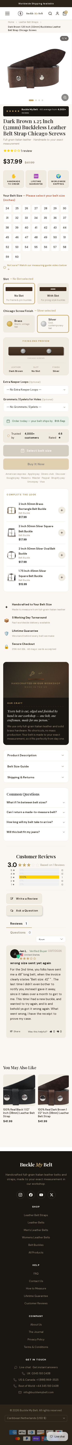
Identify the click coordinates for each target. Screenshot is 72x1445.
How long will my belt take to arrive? (30, 822)
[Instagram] (20, 1195)
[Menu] (7, 13)
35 (45, 218)
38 (7, 227)
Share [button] (16, 1031)
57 (55, 247)
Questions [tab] (18, 933)
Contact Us (36, 1281)
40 (26, 227)
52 (7, 247)
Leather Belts (36, 1222)
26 (26, 208)
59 (7, 257)
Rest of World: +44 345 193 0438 (39, 1386)
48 (36, 237)
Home (11, 22)
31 (7, 218)
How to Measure (36, 1288)
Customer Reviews (36, 1303)
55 (36, 247)
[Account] (57, 13)
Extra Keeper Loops (21, 382)
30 (64, 208)
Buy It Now (36, 464)
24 (7, 208)
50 (55, 237)
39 (16, 227)
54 (26, 247)
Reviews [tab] (16, 924)
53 (16, 247)
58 (64, 247)
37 (64, 218)
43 (55, 227)
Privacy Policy (36, 1339)
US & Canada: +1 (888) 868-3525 (39, 1379)
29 (55, 208)
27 (36, 208)
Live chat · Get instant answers (38, 1367)
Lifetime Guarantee (36, 1296)
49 (45, 237)
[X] (52, 1195)
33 (26, 218)
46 (17, 237)
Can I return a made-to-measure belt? (32, 812)
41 (36, 227)
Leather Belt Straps (28, 22)
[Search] (50, 13)
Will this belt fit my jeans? (23, 832)
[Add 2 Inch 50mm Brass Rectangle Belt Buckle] (61, 510)
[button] (52, 1031)
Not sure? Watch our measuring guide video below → (37, 267)
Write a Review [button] (27, 898)
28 (45, 208)
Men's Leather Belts (36, 1230)
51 (64, 237)
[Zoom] (65, 97)
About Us (36, 1324)
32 (16, 218)
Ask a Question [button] (27, 910)
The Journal (36, 1332)
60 (17, 257)
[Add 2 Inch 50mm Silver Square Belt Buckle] (61, 532)
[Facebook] (31, 1195)
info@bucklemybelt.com (39, 1392)
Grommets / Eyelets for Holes (28, 399)
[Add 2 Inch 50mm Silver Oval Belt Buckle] (61, 555)
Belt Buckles (36, 1245)
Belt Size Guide (18, 766)
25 (17, 208)
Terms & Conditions (36, 1347)
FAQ (36, 1273)
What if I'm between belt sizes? (27, 802)
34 (36, 218)
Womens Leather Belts (36, 1237)
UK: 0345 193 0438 (38, 1373)
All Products (36, 1252)
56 (45, 247)
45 (7, 237)
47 (26, 237)
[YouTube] (41, 1195)
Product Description (22, 755)
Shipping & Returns (20, 777)
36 (55, 218)
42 (45, 227)
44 (64, 227)
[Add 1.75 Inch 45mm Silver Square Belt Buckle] (61, 577)
